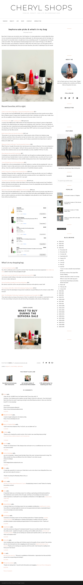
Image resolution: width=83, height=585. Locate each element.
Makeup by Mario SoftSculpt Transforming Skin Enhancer (16, 144)
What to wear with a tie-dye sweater (72, 218)
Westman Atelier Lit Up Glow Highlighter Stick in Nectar (16, 189)
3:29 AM (6, 512)
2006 (60, 320)
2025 (60, 243)
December (62, 249)
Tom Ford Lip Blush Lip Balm (9, 268)
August (62, 258)
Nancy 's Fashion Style (9, 424)
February (62, 286)
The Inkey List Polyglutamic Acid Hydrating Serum (14, 180)
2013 (60, 305)
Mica (4, 468)
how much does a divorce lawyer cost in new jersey (16, 436)
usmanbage (6, 515)
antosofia (5, 540)
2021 (60, 293)
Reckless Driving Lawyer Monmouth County (15, 483)
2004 (60, 324)
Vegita (5, 481)
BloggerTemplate (20, 582)
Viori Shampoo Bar (6, 120)
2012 (60, 307)
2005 (60, 322)
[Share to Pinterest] (49, 363)
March (61, 284)
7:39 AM (6, 440)
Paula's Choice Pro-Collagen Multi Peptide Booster (14, 171)
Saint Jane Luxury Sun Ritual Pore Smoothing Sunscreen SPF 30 (18, 275)
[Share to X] (46, 363)
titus (4, 491)
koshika (5, 432)
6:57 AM (6, 559)
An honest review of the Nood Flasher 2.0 (72, 203)
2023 (60, 247)
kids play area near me (9, 555)
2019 (60, 297)
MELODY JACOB (7, 414)
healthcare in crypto (44, 506)
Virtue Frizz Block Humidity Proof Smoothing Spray (14, 282)
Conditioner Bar (17, 120)
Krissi (4, 394)
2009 (60, 314)
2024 (60, 245)
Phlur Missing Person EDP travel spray (11, 153)
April (61, 266)
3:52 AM (6, 523)
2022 (60, 291)
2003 (60, 326)
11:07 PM (6, 478)
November (62, 252)
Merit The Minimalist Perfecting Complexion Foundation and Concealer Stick (21, 295)
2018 (60, 299)
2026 (60, 241)
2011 (60, 310)
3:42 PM (6, 411)
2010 (60, 312)
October (62, 254)
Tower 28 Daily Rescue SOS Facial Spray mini (13, 162)
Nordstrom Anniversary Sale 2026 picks (69, 168)
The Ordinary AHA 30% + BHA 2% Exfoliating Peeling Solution (17, 288)
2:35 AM (6, 428)
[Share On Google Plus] (52, 363)
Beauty (8, 366)
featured (14, 366)
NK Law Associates (8, 563)
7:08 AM (6, 449)
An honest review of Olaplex (72, 195)
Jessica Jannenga (7, 453)
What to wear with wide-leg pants (68, 278)
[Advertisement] (69, 42)
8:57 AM (6, 421)
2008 (60, 316)
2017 (60, 301)
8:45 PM (6, 567)
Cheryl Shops (41, 7)
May (61, 264)
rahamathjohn (7, 504)
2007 (60, 318)
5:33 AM (6, 501)
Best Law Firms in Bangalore (44, 565)
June (61, 262)
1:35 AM (6, 550)
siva (4, 553)
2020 (60, 295)
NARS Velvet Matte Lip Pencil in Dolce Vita (12, 133)
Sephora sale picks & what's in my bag (69, 276)
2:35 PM (6, 487)
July (61, 260)
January (62, 289)
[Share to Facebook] (43, 363)
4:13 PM (6, 465)
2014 (60, 303)
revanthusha (6, 527)
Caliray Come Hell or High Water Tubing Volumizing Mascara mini (18, 111)
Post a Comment (8, 571)
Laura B (5, 443)
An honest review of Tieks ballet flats (71, 210)
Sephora (20, 366)
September (63, 256)
